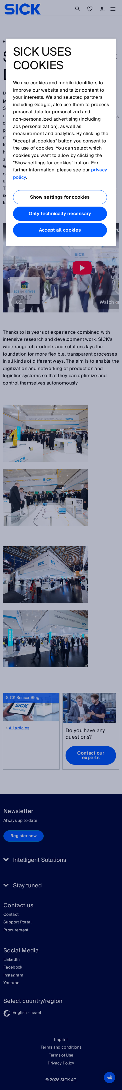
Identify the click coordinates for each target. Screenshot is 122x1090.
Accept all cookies (60, 230)
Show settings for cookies (60, 197)
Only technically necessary (60, 214)
